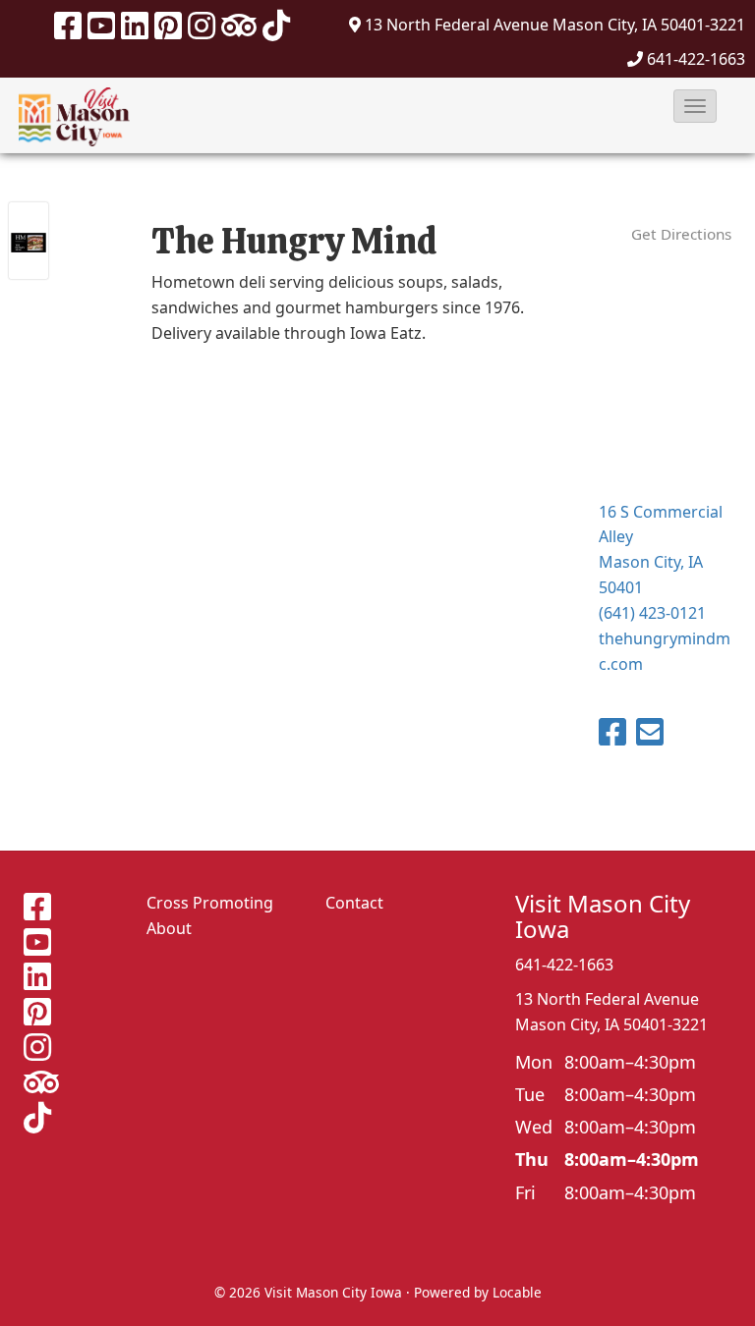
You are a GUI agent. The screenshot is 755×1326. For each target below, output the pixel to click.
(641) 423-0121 (652, 613)
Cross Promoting (209, 902)
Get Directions (681, 234)
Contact (354, 902)
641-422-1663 (696, 59)
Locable (517, 1292)
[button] (695, 106)
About (169, 928)
